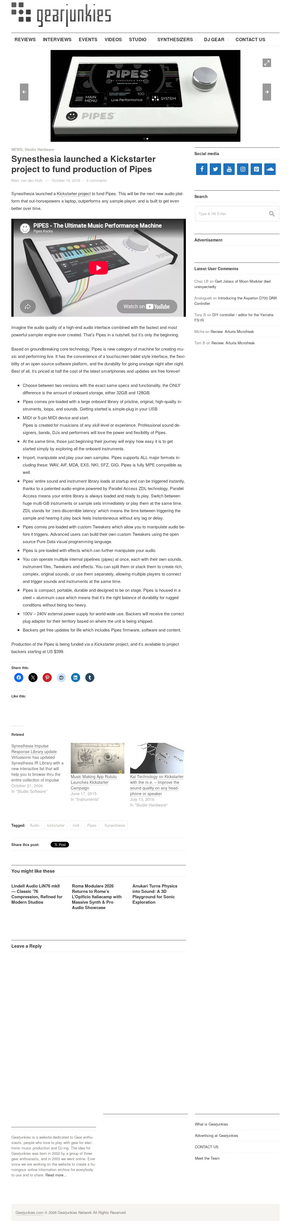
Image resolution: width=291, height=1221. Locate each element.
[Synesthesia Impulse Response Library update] (41, 768)
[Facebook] (201, 169)
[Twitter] (215, 169)
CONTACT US (207, 1146)
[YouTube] (229, 169)
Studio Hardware (39, 149)
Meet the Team (207, 1158)
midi (75, 825)
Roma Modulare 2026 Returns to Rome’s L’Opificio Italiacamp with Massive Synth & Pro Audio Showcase (97, 896)
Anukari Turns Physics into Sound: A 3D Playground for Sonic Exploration (154, 894)
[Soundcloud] (270, 169)
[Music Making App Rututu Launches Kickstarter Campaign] (97, 758)
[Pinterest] (256, 169)
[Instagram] (242, 169)
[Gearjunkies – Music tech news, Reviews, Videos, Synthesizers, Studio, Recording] (61, 14)
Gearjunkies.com (29, 1212)
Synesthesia (115, 825)
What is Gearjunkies (211, 1124)
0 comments (96, 180)
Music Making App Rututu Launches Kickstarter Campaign (94, 782)
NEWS (16, 149)
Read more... (56, 1175)
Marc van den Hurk (27, 180)
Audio (34, 825)
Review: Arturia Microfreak (232, 331)
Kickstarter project (74, 193)
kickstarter (56, 825)
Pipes (92, 825)
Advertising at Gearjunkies (216, 1135)
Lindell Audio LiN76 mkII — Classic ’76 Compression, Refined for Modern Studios (37, 894)
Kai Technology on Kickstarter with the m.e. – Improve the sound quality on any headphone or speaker (157, 785)
